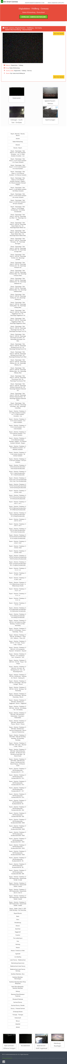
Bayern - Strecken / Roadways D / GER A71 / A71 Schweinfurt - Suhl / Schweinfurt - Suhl (17, 655)
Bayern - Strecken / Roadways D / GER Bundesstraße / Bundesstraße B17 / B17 (17, 789)
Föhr (18, 941)
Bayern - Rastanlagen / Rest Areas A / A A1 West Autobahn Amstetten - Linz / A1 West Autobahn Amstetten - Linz (18, 153)
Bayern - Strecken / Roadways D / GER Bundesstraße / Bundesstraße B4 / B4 (17, 859)
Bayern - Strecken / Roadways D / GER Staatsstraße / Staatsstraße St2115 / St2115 (17, 891)
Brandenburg (18, 922)
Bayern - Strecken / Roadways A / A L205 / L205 (17, 573)
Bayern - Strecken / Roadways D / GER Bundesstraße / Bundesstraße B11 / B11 (17, 770)
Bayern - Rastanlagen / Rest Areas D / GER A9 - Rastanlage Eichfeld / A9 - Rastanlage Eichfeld (18, 257)
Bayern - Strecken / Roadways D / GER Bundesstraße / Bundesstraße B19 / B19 (17, 795)
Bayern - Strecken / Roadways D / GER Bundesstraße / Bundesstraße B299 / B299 (17, 827)
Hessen (18, 947)
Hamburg (18, 944)
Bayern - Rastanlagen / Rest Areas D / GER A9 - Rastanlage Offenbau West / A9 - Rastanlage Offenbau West (17, 370)
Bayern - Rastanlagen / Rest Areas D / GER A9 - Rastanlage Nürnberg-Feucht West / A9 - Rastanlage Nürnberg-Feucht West (17, 354)
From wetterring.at (17, 938)
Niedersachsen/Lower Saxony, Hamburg (17, 970)
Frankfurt (18, 935)
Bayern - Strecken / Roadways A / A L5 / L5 (17, 599)
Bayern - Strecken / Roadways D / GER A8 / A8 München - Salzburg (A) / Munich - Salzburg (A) (17, 676)
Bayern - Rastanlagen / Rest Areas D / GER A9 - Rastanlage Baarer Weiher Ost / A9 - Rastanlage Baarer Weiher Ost (18, 225)
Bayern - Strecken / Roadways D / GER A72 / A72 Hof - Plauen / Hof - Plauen (17, 661)
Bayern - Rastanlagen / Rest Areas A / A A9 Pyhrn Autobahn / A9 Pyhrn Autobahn (17, 201)
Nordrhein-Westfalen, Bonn (18, 974)
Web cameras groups (56, 3)
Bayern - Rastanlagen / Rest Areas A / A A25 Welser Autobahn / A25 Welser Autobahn (17, 189)
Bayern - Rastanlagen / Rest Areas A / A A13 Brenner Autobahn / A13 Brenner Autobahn (17, 173)
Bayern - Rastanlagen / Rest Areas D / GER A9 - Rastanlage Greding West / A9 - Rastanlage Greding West (18, 305)
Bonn (17, 919)
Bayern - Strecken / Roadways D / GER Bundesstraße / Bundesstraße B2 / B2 (17, 802)
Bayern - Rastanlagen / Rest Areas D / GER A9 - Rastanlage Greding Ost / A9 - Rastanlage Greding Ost (18, 297)
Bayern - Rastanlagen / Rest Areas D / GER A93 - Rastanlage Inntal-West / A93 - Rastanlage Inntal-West (17, 405)
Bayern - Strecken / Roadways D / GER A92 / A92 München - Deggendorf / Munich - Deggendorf (17, 701)
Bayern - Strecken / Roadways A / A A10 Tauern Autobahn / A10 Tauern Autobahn (17, 420)
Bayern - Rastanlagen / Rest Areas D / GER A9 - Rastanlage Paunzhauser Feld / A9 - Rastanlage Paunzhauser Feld (18, 378)
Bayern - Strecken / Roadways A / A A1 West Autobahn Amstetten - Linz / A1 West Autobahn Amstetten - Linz (17, 413)
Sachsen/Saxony (17, 1002)
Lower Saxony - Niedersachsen (18, 960)
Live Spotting (17, 957)
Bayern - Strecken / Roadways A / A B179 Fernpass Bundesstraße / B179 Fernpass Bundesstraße (17, 536)
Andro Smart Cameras (9, 1)
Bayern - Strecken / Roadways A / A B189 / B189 (17, 547)
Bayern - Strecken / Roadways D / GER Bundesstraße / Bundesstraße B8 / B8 (17, 865)
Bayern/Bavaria (18, 913)
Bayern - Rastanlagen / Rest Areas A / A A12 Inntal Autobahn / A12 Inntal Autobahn (17, 166)
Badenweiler (17, 98)
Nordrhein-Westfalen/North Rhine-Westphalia (17, 982)
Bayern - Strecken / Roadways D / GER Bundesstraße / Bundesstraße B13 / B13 (17, 783)
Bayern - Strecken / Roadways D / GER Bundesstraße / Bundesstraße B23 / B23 (17, 808)
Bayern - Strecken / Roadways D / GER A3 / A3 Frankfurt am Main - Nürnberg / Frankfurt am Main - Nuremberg (17, 623)
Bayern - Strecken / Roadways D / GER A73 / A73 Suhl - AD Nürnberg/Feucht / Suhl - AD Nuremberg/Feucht (17, 669)
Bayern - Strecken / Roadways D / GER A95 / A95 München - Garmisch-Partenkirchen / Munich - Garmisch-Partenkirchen (17, 729)
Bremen (18, 925)
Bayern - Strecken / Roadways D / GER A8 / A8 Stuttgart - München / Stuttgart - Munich (17, 682)
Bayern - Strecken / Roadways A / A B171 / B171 (17, 502)
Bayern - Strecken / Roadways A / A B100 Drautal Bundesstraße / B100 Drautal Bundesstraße (17, 466)
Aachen (18, 138)
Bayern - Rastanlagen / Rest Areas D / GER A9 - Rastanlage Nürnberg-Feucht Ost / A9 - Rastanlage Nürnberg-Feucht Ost (18, 346)
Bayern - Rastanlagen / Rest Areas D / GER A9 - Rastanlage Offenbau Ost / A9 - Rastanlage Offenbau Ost (18, 362)
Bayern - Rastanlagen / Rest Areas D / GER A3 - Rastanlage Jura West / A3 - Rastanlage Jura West (17, 217)
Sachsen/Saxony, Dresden (18, 1005)
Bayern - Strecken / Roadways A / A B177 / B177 (17, 524)
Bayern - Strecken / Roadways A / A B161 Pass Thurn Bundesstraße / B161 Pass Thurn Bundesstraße (17, 479)
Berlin (17, 916)
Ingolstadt (17, 953)
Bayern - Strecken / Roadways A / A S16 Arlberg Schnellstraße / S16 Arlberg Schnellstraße (17, 615)
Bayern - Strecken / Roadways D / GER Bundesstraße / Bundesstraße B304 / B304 (17, 852)
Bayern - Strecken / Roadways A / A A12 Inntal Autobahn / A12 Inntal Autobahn (17, 427)
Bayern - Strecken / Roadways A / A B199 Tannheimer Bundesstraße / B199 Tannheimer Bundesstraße (17, 557)
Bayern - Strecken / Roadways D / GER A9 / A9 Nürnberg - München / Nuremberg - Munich (17, 695)
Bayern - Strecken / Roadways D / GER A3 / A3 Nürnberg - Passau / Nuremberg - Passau (17, 630)
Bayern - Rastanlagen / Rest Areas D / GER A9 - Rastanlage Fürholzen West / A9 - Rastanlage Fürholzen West (17, 273)
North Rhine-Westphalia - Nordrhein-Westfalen (18, 987)
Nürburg (18, 991)
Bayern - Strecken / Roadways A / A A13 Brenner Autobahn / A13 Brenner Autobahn (17, 433)
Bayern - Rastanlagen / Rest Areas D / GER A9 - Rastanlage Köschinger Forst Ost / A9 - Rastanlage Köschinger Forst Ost (17, 329)
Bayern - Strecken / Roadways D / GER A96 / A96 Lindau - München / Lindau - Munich (17, 744)
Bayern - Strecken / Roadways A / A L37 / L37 (17, 589)
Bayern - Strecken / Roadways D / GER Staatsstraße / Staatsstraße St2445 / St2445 (17, 897)
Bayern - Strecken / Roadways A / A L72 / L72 (17, 603)
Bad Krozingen (50, 120)
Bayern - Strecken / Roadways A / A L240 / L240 (17, 578)
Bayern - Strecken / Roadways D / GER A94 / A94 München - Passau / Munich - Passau (17, 722)
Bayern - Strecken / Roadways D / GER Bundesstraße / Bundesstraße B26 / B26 (17, 814)
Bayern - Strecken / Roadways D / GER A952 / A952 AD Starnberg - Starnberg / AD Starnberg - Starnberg (17, 737)
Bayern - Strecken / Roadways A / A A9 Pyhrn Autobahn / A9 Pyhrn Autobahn (17, 460)
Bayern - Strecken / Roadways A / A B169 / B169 (17, 491)
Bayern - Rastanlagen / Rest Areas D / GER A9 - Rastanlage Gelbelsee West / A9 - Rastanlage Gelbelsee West (17, 289)
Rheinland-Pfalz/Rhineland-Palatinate (18, 995)
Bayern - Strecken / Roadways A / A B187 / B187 (17, 542)
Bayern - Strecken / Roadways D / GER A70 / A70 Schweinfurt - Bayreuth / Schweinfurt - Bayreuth (17, 649)
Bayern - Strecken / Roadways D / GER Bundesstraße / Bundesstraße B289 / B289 (17, 821)
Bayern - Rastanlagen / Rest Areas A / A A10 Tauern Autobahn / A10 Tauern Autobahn (17, 160)
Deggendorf (18, 932)
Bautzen (18, 145)
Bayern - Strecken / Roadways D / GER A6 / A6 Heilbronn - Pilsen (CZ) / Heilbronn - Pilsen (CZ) (17, 636)
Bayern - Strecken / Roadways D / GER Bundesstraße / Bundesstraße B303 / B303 (17, 846)
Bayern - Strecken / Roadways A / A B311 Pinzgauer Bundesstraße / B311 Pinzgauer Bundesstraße (17, 563)
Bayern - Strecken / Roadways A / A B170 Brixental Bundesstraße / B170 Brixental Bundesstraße (17, 496)
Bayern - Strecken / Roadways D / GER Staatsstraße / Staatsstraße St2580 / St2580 (17, 903)
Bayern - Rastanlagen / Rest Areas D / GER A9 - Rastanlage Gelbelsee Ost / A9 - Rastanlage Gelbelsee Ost (18, 281)
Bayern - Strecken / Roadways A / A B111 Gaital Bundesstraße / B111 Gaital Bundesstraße (17, 473)
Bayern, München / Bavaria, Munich (18, 134)
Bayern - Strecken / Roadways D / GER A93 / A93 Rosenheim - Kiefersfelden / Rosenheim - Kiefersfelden (17, 715)
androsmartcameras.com (34, 3)
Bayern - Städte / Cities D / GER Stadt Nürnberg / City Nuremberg (18, 909)
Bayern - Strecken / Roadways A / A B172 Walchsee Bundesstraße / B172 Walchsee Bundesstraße (17, 508)
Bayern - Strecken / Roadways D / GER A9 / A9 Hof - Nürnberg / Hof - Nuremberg (17, 688)
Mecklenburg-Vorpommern (17, 963)
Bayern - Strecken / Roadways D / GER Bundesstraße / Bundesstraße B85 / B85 (17, 871)
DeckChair (17, 929)
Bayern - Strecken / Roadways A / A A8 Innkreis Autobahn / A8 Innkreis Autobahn (17, 454)
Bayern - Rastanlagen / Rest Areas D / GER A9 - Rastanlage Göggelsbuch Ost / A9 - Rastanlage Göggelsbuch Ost (18, 313)
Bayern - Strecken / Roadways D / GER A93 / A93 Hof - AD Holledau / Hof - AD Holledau (17, 708)
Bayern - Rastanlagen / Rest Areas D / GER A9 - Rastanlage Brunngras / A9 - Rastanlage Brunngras (18, 241)
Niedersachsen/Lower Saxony (17, 966)
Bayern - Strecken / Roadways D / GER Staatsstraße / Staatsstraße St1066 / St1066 (17, 878)
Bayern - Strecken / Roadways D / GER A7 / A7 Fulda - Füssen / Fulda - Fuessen (17, 642)
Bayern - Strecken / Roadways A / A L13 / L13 (17, 569)
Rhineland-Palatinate (18, 999)
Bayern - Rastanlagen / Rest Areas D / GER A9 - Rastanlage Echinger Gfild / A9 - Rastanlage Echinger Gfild (18, 249)
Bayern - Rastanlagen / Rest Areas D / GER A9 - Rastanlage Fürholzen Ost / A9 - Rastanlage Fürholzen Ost (18, 265)
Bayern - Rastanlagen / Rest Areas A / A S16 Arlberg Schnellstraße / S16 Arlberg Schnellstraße (18, 209)
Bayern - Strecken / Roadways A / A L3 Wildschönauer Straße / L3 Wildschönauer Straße (17, 584)
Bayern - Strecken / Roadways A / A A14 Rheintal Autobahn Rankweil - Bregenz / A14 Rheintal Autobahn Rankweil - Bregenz (17, 440)
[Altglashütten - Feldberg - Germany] (23, 48)
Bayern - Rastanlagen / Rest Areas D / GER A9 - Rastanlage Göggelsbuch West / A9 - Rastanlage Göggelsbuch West (18, 321)
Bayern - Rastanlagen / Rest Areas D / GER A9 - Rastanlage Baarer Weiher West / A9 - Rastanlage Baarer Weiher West (18, 233)
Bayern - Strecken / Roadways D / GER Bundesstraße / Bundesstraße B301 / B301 (17, 840)
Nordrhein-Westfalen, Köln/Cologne (17, 978)
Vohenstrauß (18, 1018)
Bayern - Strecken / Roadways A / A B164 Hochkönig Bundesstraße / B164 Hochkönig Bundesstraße (17, 485)
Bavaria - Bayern (18, 148)
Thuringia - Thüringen (17, 1014)
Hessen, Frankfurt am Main (18, 950)
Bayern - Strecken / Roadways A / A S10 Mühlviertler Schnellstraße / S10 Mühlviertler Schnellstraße (17, 609)
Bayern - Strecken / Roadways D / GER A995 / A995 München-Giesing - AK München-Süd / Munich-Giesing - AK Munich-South (17, 762)
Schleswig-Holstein (18, 1011)
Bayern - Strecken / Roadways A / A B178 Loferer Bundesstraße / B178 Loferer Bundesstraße (17, 530)
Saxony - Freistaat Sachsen (18, 1008)
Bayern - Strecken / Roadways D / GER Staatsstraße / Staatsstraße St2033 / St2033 (17, 884)
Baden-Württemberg (18, 141)
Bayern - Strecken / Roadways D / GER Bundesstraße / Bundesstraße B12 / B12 (17, 776)
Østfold (18, 1027)
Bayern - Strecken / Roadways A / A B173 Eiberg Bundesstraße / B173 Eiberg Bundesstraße (17, 514)
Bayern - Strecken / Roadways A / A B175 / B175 (17, 520)
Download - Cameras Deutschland (33, 17)
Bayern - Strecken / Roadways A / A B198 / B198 (17, 551)
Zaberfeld (17, 1024)
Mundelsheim (25, 1046)
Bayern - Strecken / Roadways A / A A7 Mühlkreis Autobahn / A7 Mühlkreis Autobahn (17, 447)
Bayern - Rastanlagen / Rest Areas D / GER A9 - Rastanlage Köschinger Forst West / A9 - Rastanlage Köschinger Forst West (18, 338)
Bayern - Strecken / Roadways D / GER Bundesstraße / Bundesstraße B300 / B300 (17, 833)
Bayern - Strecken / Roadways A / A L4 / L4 (17, 594)
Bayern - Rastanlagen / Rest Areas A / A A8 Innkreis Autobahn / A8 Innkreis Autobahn (17, 195)
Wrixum (18, 1021)
